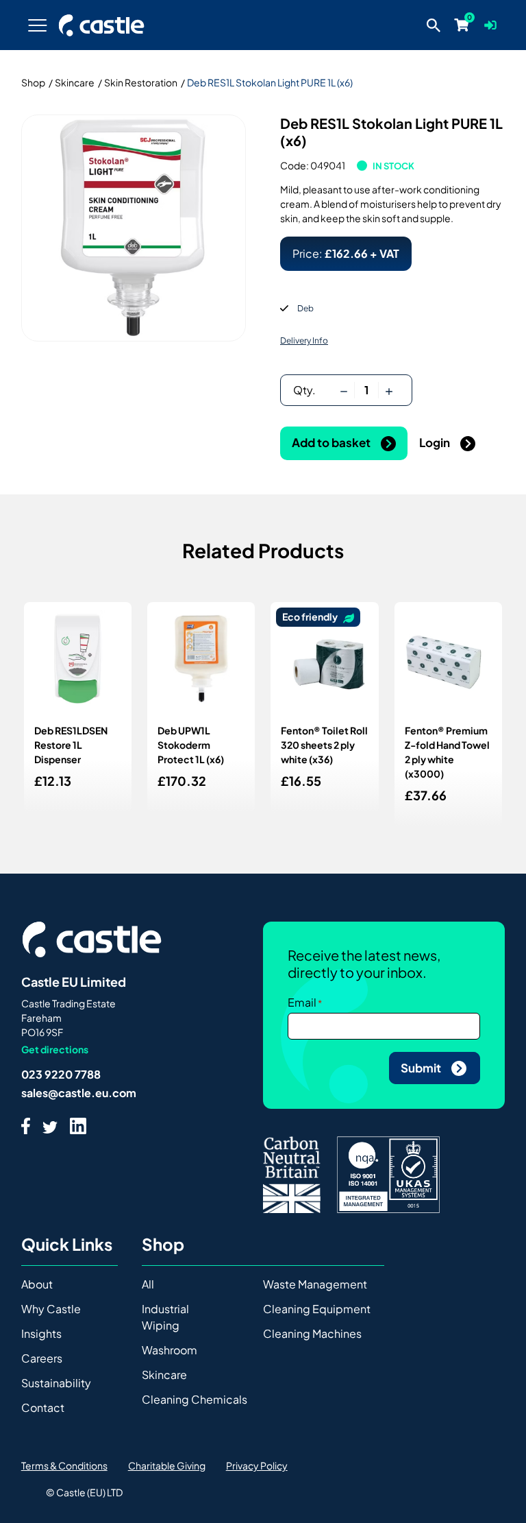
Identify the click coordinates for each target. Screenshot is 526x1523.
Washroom (169, 1350)
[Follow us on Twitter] (50, 1126)
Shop (33, 82)
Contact (42, 1407)
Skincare (75, 82)
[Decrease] (344, 390)
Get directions (54, 1049)
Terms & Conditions (64, 1465)
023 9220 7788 (61, 1074)
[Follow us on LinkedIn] (78, 1126)
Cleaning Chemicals (194, 1399)
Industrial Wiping (165, 1317)
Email (302, 1002)
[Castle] (101, 25)
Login (435, 442)
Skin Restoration (140, 82)
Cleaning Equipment (317, 1309)
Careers (41, 1358)
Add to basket (332, 442)
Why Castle (51, 1309)
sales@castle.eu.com (78, 1093)
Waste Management (315, 1284)
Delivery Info (304, 340)
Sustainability (56, 1383)
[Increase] (389, 390)
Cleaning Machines (312, 1333)
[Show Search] (433, 25)
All (148, 1284)
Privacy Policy (257, 1465)
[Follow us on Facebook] (25, 1126)
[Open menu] (37, 24)
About (37, 1284)
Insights (41, 1333)
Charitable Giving (166, 1465)
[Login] (490, 25)
